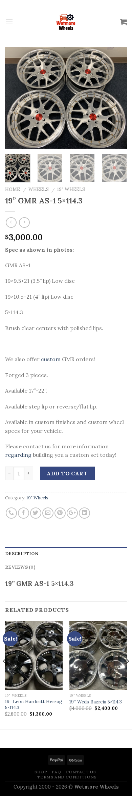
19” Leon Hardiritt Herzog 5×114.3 (33, 705)
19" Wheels (71, 189)
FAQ (56, 771)
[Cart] (123, 22)
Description (21, 553)
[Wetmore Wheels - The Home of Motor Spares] (66, 22)
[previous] (16, 98)
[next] (116, 98)
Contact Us (81, 771)
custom (51, 359)
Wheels (38, 189)
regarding (18, 454)
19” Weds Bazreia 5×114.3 (95, 702)
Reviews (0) (20, 567)
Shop (41, 771)
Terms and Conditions (66, 776)
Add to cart (67, 473)
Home (12, 189)
